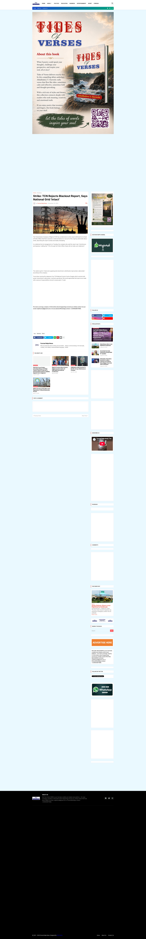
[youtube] (108, 318)
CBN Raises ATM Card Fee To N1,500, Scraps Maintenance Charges (78, 369)
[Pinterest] (57, 337)
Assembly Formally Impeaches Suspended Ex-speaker (106, 352)
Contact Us (45, 8)
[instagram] (112, 8)
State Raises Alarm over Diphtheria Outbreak (106, 344)
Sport (90, 3)
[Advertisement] (73, 162)
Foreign (96, 3)
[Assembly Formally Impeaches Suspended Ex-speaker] (95, 352)
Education (64, 3)
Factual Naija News (46, 343)
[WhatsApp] (55, 337)
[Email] (60, 337)
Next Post (84, 415)
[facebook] (107, 8)
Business (72, 3)
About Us (39, 8)
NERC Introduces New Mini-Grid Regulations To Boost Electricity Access (41, 390)
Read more (94, 614)
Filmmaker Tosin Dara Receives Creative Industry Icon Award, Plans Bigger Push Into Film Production (106, 361)
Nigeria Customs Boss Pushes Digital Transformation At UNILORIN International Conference (60, 369)
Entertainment (81, 3)
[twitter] (109, 8)
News (49, 3)
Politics (56, 3)
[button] (112, 3)
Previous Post (37, 415)
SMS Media (59, 935)
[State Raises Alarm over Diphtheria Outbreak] (95, 345)
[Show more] (63, 337)
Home (43, 3)
